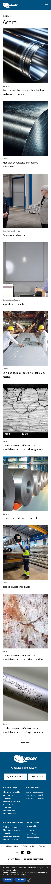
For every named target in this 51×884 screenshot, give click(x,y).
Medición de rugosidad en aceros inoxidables (20, 164)
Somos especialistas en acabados (21, 518)
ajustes (23, 875)
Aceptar (8, 880)
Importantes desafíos (14, 304)
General (6, 85)
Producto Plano (33, 787)
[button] (46, 5)
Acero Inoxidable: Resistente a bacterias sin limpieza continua (24, 92)
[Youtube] (28, 852)
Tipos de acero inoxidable (16, 587)
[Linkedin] (23, 852)
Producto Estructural (13, 822)
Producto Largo (10, 787)
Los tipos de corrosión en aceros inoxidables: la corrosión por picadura (23, 730)
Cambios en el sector (14, 235)
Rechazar (20, 880)
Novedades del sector (11, 231)
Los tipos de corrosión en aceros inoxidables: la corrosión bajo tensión (23, 657)
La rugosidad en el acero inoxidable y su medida (24, 375)
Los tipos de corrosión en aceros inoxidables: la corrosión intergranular (23, 447)
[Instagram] (17, 852)
